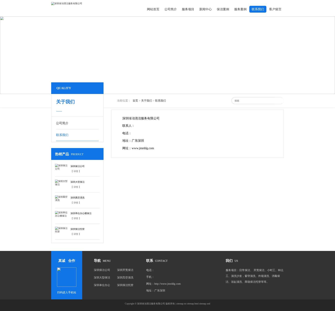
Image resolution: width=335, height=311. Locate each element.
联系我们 (258, 9)
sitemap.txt (181, 303)
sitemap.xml (204, 303)
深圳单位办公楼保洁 (81, 213)
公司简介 (170, 9)
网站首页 (153, 9)
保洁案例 (223, 9)
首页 (135, 100)
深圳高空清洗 (78, 197)
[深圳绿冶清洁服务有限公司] (66, 3)
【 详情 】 (76, 171)
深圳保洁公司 (78, 166)
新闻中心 (205, 9)
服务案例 (240, 9)
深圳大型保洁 (78, 182)
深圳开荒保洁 (125, 270)
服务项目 (188, 9)
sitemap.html (193, 303)
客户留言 (275, 9)
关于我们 (146, 100)
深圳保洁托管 (78, 229)
